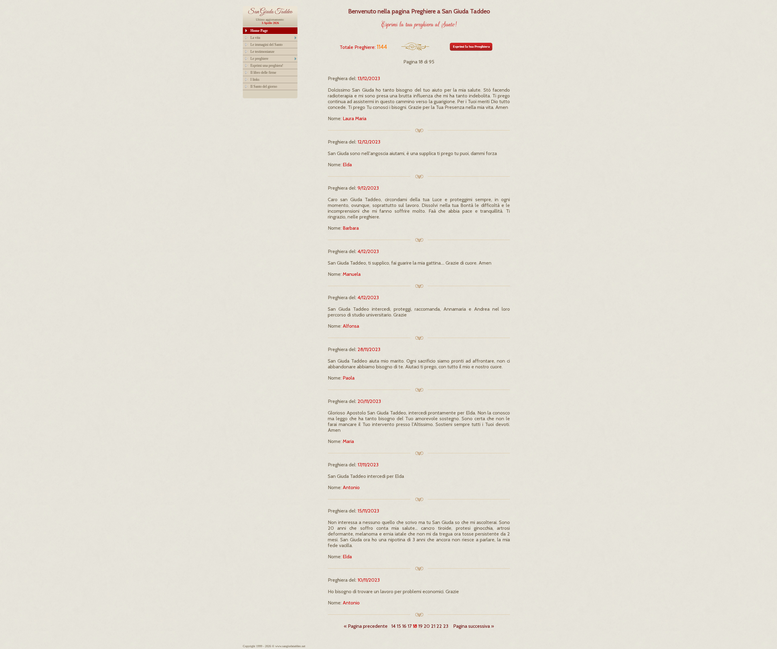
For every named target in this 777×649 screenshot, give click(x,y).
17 (410, 626)
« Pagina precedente (366, 626)
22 (439, 626)
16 (404, 626)
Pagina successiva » (473, 626)
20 (427, 626)
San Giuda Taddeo (270, 12)
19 (420, 626)
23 (445, 626)
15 (399, 626)
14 (393, 626)
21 (433, 626)
